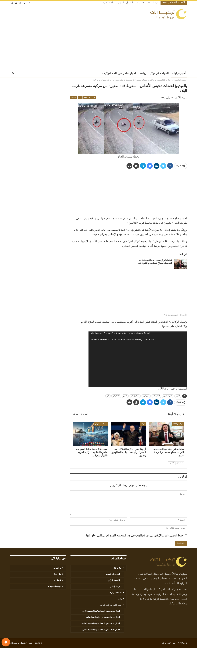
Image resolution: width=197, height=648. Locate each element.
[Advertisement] (98, 43)
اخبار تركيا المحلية (113, 574)
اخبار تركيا (146, 396)
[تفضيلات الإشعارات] (6, 642)
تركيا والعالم (178, 424)
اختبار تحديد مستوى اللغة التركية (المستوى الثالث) (101, 624)
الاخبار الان (116, 396)
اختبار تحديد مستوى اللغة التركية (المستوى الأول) (101, 611)
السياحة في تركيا (159, 73)
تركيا (80, 98)
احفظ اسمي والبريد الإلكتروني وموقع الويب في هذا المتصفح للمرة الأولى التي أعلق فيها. (134, 536)
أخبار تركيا (180, 73)
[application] (137, 359)
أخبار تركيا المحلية (89, 98)
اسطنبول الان (135, 396)
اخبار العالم (156, 396)
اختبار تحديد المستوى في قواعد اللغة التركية (103, 617)
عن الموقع (153, 3)
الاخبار (125, 396)
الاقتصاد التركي (101, 424)
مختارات (73, 98)
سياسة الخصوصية (112, 3)
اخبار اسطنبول (167, 396)
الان (108, 396)
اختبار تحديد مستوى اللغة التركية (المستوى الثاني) (101, 630)
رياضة (142, 73)
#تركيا (178, 396)
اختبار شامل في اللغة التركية (120, 73)
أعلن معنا (140, 3)
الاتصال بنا (128, 3)
